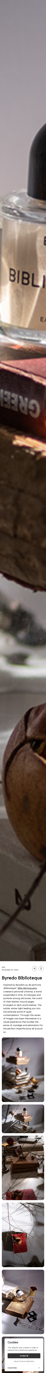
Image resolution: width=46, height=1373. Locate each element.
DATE (3, 967)
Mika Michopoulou (27, 988)
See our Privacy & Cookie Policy (24, 1361)
